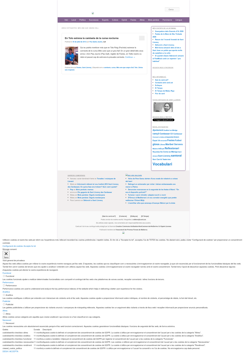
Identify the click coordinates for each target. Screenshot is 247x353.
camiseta (107, 67)
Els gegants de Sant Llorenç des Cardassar (95, 192)
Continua (130, 57)
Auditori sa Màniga (170, 130)
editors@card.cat (139, 219)
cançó (156, 133)
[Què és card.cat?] (109, 216)
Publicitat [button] (6, 301)
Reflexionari (172, 148)
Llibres (162, 144)
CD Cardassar (176, 133)
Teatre (164, 159)
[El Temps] (145, 216)
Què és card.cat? (161, 80)
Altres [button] (5, 310)
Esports (105, 19)
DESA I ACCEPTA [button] (10, 351)
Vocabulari (162, 164)
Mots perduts (153, 19)
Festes (133, 19)
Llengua (178, 19)
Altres (142, 19)
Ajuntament (158, 130)
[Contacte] (123, 216)
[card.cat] (93, 12)
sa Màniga (173, 151)
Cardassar (165, 133)
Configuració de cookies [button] (13, 246)
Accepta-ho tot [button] (30, 246)
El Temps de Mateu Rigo (164, 91)
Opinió (124, 19)
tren (169, 159)
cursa (113, 67)
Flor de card (160, 93)
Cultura (115, 19)
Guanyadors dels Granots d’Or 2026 (169, 31)
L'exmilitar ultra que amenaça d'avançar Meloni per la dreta (151, 203)
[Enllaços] (134, 216)
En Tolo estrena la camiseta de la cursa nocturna (91, 38)
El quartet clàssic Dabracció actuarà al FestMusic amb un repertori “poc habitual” (168, 58)
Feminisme (167, 19)
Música (155, 148)
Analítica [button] (6, 291)
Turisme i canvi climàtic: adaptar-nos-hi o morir (147, 195)
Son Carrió (157, 159)
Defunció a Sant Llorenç (164, 45)
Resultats (156, 152)
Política (82, 19)
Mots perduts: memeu (84, 189)
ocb (160, 148)
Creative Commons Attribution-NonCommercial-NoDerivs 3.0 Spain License (143, 226)
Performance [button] (8, 282)
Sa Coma (164, 151)
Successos (94, 19)
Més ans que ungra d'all (125, 67)
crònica (162, 137)
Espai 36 (156, 140)
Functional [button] (7, 273)
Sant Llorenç (86, 67)
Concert (156, 137)
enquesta (169, 137)
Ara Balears (136, 175)
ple (163, 148)
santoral (176, 155)
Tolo (135, 67)
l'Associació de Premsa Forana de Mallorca (131, 229)
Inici (66, 19)
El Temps (158, 88)
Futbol (178, 140)
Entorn (176, 137)
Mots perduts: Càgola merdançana (91, 195)
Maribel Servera (174, 144)
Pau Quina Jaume (96, 42)
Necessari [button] (7, 320)
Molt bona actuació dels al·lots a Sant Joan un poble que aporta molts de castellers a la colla (167, 50)
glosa (156, 144)
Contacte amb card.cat (164, 82)
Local (73, 19)
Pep (71, 189)
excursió (163, 140)
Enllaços (158, 85)
